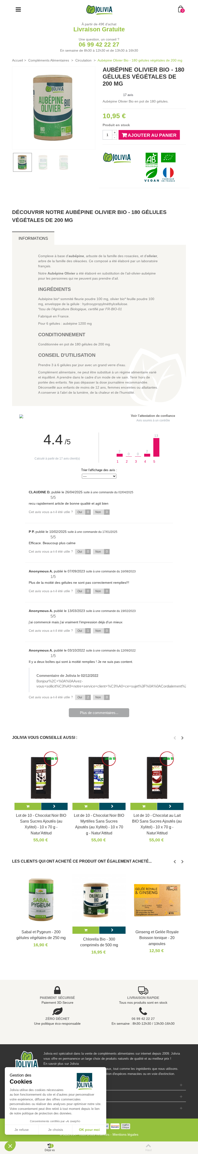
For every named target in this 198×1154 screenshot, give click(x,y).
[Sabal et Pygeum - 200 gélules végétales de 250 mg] (41, 900)
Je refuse (21, 1130)
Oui (83, 512)
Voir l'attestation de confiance (153, 416)
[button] (10, 1146)
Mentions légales (125, 1134)
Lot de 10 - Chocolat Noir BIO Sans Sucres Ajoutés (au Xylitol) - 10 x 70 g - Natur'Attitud (41, 824)
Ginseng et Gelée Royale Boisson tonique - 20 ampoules (157, 938)
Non (101, 512)
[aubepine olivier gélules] (53, 108)
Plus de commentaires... (99, 713)
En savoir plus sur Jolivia (61, 1063)
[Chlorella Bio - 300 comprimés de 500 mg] (99, 900)
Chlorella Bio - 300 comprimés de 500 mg (99, 942)
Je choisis (55, 1130)
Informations (33, 238)
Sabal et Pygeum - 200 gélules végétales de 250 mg (41, 935)
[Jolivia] (99, 9)
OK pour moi (89, 1130)
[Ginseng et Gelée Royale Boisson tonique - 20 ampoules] (157, 900)
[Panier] (27, 806)
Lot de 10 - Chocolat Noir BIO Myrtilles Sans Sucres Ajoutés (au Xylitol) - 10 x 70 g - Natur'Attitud (99, 824)
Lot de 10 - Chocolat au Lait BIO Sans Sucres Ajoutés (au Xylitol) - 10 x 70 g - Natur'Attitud (157, 824)
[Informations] (54, 806)
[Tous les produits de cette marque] (117, 157)
